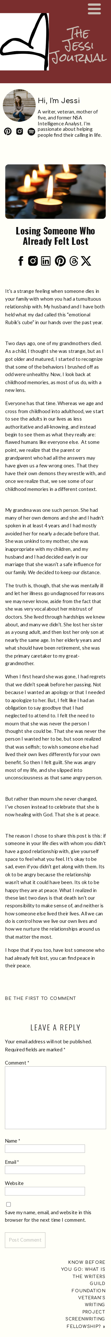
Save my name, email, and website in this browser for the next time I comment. (48, 1216)
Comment (17, 1063)
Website (14, 1183)
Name (13, 1141)
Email (12, 1162)
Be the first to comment (40, 998)
